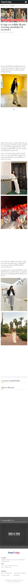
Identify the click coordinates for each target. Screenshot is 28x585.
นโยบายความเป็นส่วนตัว (6, 573)
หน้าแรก (3, 5)
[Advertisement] (14, 50)
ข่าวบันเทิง (12, 5)
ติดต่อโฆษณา (17, 575)
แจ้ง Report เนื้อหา (5, 575)
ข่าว (7, 5)
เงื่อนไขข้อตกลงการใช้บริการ (20, 573)
